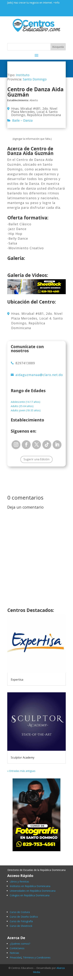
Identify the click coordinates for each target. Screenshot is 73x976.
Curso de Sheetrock (21, 926)
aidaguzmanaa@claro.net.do (39, 375)
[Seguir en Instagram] (16, 444)
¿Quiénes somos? (20, 943)
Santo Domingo (35, 79)
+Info (56, 2)
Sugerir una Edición (36, 459)
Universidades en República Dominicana (32, 890)
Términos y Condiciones (36, 957)
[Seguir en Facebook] (26, 444)
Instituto (22, 75)
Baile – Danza (22, 120)
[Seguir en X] (36, 444)
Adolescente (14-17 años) (25, 402)
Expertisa (17, 679)
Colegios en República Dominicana (29, 895)
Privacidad (15, 957)
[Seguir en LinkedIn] (57, 444)
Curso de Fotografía (21, 921)
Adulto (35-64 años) (22, 406)
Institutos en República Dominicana (30, 886)
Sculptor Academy (22, 757)
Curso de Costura (20, 912)
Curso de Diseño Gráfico (24, 916)
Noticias (14, 953)
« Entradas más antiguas (21, 771)
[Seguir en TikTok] (46, 444)
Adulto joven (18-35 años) (26, 410)
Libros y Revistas (19, 881)
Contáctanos (17, 948)
